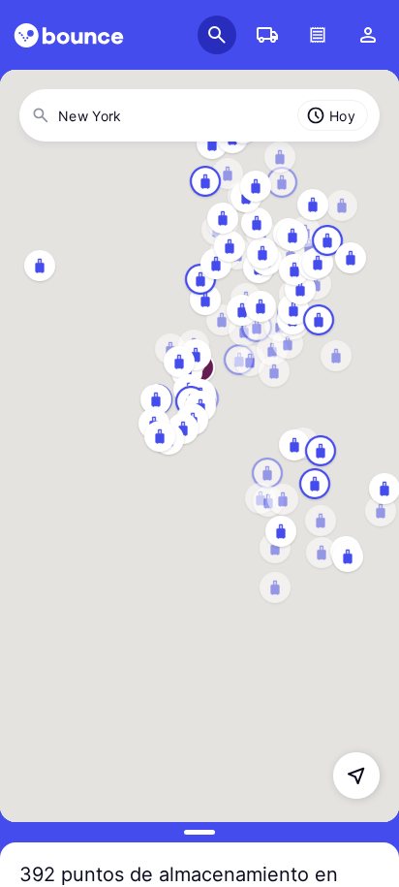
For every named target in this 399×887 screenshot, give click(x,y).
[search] (69, 35)
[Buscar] (217, 35)
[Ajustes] (368, 35)
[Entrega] (267, 35)
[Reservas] (317, 35)
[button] (356, 775)
